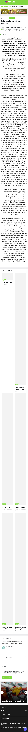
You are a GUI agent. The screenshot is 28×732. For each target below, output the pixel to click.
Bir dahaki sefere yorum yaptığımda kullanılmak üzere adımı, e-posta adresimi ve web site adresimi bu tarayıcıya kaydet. (14, 672)
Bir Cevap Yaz (7, 638)
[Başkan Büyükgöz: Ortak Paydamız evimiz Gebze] (20, 572)
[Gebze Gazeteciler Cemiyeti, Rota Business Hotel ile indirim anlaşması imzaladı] (14, 692)
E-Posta (4, 666)
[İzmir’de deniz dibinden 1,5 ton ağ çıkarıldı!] (7, 452)
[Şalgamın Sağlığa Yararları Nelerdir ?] (20, 452)
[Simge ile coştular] (7, 332)
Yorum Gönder (7, 677)
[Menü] (2, 2)
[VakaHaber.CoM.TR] (10, 2)
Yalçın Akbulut (9, 27)
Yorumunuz (9, 646)
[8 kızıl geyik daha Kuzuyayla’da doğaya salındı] (20, 332)
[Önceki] (12, 6)
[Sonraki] (14, 6)
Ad (3, 660)
